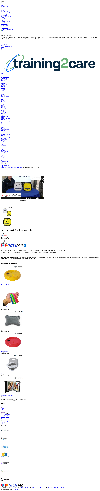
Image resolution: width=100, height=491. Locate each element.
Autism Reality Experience (6, 415)
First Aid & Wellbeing (5, 121)
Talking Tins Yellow (5, 284)
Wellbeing (3, 124)
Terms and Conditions (59, 487)
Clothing (2, 17)
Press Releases (4, 157)
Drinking (2, 100)
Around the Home (4, 116)
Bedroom (3, 9)
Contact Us (3, 149)
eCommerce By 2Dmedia (24, 487)
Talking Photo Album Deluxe (7, 395)
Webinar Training (4, 24)
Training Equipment (5, 18)
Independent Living (5, 15)
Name (14, 400)
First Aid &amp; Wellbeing (6, 16)
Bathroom (3, 7)
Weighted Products (5, 78)
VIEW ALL (3, 80)
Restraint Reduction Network (7, 46)
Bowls (2, 99)
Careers (2, 159)
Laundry (2, 10)
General (2, 117)
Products (3, 5)
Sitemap (44, 487)
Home (2, 4)
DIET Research (4, 150)
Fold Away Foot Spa (5, 373)
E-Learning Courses (5, 417)
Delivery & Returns (5, 154)
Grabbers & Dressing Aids (6, 118)
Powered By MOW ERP (36, 487)
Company (3, 146)
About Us (3, 156)
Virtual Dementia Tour (5, 414)
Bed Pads (3, 89)
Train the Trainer (4, 25)
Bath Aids (3, 83)
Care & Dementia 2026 (6, 151)
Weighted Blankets (5, 77)
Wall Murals (3, 112)
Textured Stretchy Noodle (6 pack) (8, 306)
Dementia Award (4, 145)
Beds (2, 91)
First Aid (2, 122)
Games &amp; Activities (6, 12)
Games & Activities (5, 102)
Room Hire (3, 26)
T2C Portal (3, 48)
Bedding (2, 90)
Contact (2, 47)
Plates (2, 97)
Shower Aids (3, 85)
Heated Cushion (4, 329)
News (2, 160)
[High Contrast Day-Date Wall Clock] (7, 216)
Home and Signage (5, 14)
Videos (2, 410)
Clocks (2, 111)
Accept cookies (4, 41)
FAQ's (2, 155)
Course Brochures (4, 161)
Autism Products (4, 6)
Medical (2, 123)
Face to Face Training (5, 22)
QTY (4, 242)
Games (2, 105)
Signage (2, 110)
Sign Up (2, 403)
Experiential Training (5, 21)
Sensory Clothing (4, 79)
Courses (2, 20)
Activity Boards (4, 104)
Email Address (16, 402)
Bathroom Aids (4, 84)
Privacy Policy (4, 152)
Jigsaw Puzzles (4, 106)
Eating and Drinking (5, 11)
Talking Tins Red (4, 351)
